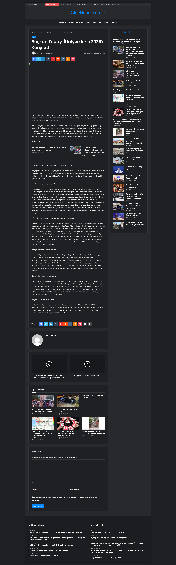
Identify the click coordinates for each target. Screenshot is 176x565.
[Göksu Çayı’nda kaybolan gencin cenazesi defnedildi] (43, 401)
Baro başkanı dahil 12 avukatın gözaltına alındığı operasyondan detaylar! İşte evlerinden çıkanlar (90, 4)
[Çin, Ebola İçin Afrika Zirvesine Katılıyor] (118, 216)
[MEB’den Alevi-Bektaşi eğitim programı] (118, 169)
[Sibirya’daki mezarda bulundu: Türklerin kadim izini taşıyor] (118, 64)
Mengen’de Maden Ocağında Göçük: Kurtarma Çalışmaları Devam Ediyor (126, 41)
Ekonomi (79, 22)
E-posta (35, 489)
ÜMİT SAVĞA (39, 53)
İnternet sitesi (74, 489)
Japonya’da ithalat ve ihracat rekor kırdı (134, 159)
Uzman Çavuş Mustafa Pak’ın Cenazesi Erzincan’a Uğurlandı (134, 196)
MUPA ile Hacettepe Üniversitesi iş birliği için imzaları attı (135, 206)
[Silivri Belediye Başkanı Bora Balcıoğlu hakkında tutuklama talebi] (118, 225)
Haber (71, 22)
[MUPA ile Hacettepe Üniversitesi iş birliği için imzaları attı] (118, 206)
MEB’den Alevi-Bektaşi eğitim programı (134, 168)
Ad (33, 482)
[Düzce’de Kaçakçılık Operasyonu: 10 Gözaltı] (118, 151)
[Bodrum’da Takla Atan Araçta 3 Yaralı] (68, 401)
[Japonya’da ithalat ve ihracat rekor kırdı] (118, 160)
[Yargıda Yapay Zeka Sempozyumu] (118, 188)
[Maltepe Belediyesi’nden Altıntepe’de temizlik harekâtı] (93, 423)
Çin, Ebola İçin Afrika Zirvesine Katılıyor (133, 215)
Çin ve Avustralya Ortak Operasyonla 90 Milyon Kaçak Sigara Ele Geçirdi (68, 433)
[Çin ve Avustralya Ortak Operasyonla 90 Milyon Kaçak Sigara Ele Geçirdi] (68, 423)
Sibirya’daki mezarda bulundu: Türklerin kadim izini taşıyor (135, 63)
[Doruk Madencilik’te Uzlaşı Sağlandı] (118, 178)
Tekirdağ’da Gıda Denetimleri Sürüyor (93, 397)
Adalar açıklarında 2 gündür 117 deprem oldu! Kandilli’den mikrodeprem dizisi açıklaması (42, 434)
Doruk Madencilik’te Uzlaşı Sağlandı (133, 177)
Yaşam (106, 22)
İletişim (114, 22)
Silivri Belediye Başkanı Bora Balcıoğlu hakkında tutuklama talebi (135, 225)
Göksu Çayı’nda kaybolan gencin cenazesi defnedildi (42, 410)
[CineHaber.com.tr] (88, 12)
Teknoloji (97, 22)
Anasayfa (62, 22)
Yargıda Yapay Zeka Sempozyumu (133, 186)
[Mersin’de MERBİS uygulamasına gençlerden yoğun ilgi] (118, 141)
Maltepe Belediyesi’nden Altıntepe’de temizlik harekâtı (93, 432)
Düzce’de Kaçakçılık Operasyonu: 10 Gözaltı (134, 150)
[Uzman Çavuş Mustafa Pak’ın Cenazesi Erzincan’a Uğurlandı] (118, 197)
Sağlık (88, 22)
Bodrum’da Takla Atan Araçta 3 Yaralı (68, 410)
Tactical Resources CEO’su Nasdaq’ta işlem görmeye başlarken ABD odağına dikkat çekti (127, 121)
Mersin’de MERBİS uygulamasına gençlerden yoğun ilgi (134, 141)
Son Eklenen (128, 32)
